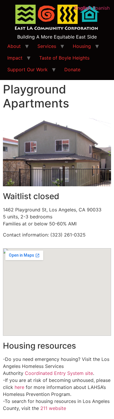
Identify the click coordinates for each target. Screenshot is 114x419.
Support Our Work (27, 69)
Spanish (101, 8)
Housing (82, 46)
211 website (53, 408)
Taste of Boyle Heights (64, 58)
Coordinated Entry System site (59, 373)
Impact (15, 58)
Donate (72, 69)
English (82, 8)
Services (46, 46)
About (14, 46)
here (19, 387)
